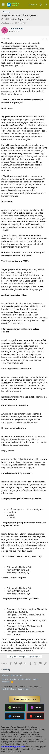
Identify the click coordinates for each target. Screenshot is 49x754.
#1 (47, 38)
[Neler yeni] (40, 4)
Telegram (14, 716)
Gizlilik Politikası (24, 679)
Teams (36, 707)
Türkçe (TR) (17, 675)
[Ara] (45, 4)
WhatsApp (15, 707)
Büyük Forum (23, 689)
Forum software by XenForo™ (22, 687)
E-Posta (35, 716)
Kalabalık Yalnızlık (9, 689)
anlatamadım (8, 23)
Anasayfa (5, 682)
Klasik (6, 675)
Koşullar (13, 679)
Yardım (36, 679)
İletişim (5, 679)
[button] (3, 4)
